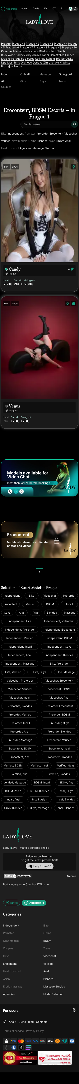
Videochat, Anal (59, 697)
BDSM (60, 140)
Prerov (18, 66)
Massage (69, 612)
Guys (7, 612)
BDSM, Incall (42, 782)
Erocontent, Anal (20, 757)
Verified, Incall (39, 765)
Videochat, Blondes (20, 706)
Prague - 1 (18, 43)
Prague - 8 (40, 47)
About (24, 8)
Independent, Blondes (59, 655)
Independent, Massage (19, 663)
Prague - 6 (12, 47)
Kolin (36, 51)
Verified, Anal (20, 774)
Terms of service (13, 1030)
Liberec (29, 58)
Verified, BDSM (13, 765)
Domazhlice (57, 55)
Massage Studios (43, 148)
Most (10, 62)
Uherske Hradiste (59, 62)
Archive (71, 876)
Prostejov (7, 66)
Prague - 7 (26, 47)
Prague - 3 (46, 43)
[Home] (5, 1021)
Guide (36, 8)
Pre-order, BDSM (59, 714)
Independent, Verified (19, 638)
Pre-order (42, 133)
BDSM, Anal (66, 782)
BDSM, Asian (13, 791)
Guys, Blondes (13, 808)
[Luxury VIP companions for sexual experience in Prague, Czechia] (17, 835)
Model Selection (53, 994)
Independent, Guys (59, 646)
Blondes (42, 140)
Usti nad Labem (45, 58)
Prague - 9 (54, 47)
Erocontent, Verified (59, 740)
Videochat (70, 133)
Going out (65, 74)
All (3, 81)
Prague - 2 (32, 43)
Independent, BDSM (59, 638)
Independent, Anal (19, 655)
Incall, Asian (39, 799)
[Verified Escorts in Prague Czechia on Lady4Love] (39, 35)
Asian (36, 612)
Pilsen (52, 51)
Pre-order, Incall (20, 723)
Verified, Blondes (59, 774)
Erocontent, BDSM (19, 748)
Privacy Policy (35, 1030)
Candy (15, 269)
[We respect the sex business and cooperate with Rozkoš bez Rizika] (55, 1058)
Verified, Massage (15, 782)
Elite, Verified (13, 672)
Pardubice (17, 58)
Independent (15, 133)
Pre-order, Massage (19, 740)
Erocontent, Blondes (59, 757)
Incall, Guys (66, 791)
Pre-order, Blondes (59, 731)
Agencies (25, 148)
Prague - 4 (60, 43)
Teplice (60, 58)
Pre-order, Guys (59, 723)
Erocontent (56, 133)
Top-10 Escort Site (26, 1058)
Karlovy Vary (23, 55)
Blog (31, 1021)
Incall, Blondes (66, 799)
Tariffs (14, 902)
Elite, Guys (39, 672)
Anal (68, 140)
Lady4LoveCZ (42, 866)
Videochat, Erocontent (59, 680)
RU (62, 8)
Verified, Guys (65, 765)
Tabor (45, 55)
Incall (4, 74)
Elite (31, 595)
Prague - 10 (69, 47)
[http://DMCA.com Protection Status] (17, 876)
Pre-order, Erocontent (59, 706)
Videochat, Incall (19, 697)
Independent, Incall (20, 646)
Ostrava (38, 62)
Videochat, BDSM (59, 689)
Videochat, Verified (20, 689)
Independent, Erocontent (59, 629)
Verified (6, 140)
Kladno (43, 51)
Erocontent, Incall (59, 748)
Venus (14, 406)
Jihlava (36, 55)
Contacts (41, 1021)
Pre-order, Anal (19, 731)
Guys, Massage (39, 808)
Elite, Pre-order (59, 663)
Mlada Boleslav (22, 51)
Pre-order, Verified (19, 714)
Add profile (11, 8)
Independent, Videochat (59, 621)
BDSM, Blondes (39, 791)
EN (45, 8)
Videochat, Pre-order (20, 680)
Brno (17, 62)
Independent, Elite (19, 621)
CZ (54, 8)
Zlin (45, 62)
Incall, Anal (13, 799)
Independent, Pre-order (20, 629)
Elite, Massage (66, 672)
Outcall (25, 74)
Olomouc (26, 62)
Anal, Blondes (66, 808)
